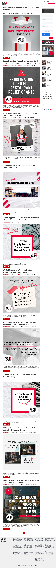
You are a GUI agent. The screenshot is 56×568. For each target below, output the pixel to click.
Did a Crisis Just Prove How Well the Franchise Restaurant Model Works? (21, 481)
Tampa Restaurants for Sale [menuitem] (49, 552)
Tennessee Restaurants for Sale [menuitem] (50, 553)
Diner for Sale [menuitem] (15, 555)
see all (43, 104)
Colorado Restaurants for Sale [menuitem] (17, 553)
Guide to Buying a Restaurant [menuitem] (28, 546)
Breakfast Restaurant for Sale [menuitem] (17, 547)
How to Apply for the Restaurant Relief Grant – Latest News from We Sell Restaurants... (21, 219)
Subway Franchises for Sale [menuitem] (49, 551)
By (6, 12)
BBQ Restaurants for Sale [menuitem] (16, 545)
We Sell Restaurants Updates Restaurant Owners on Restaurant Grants (19, 271)
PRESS (44, 100)
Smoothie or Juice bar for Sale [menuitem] (49, 547)
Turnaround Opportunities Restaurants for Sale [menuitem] (49, 555)
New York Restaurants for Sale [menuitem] (39, 545)
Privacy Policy (36, 565)
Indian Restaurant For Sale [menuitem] (27, 549)
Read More (6, 57)
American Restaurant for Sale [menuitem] (17, 540)
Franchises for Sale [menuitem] (26, 544)
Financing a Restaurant (47, 96)
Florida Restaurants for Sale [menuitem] (28, 541)
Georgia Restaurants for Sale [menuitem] (28, 545)
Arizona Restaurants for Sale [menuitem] (17, 541)
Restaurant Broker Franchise (27, 13)
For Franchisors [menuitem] (43, 3)
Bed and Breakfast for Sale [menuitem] (17, 546)
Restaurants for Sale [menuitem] (37, 3)
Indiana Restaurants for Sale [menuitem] (28, 550)
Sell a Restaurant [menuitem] (29, 3)
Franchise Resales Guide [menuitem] (27, 543)
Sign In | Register (52, 1)
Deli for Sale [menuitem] (14, 554)
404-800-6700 (40, 1)
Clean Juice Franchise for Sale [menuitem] (17, 552)
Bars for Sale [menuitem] (15, 544)
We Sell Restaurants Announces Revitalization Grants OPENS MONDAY (21, 114)
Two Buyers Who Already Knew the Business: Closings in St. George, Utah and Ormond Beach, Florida (50, 73)
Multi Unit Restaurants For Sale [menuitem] (39, 543)
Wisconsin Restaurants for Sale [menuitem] (49, 557)
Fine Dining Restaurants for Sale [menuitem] (28, 540)
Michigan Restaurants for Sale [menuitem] (39, 541)
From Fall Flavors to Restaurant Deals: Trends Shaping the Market (50, 67)
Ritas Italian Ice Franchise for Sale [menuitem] (50, 544)
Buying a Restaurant (8, 380)
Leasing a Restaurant (47, 98)
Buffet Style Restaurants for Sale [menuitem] (17, 548)
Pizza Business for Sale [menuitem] (38, 548)
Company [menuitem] (15, 3)
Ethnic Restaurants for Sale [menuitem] (28, 538)
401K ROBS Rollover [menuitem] (16, 538)
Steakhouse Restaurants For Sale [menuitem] (50, 550)
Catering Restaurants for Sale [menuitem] (17, 549)
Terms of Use (32, 565)
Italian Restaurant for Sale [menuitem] (27, 551)
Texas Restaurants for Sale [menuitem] (49, 554)
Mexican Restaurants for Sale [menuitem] (39, 540)
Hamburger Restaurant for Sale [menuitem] (28, 548)
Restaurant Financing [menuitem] (38, 552)
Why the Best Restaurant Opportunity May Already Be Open (49, 79)
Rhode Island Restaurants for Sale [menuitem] (50, 543)
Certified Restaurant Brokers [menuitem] (39, 549)
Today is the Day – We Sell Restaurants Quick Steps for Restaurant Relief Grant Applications (21, 62)
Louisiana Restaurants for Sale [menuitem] (28, 556)
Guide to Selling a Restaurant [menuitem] (28, 547)
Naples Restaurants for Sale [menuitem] (39, 544)
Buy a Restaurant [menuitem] (22, 3)
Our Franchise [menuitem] (51, 3)
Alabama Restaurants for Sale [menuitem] (17, 539)
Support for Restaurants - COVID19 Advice (12, 13)
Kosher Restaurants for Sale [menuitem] (28, 554)
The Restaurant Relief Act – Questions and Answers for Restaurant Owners (19, 323)
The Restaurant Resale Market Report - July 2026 (50, 84)
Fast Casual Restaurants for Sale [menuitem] (28, 539)
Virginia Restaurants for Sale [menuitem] (49, 556)
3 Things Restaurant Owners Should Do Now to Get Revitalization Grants (20, 429)
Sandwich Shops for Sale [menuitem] (48, 545)
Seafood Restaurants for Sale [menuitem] (49, 546)
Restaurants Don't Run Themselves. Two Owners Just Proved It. (50, 61)
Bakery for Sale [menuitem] (15, 543)
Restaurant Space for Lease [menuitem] (39, 555)
